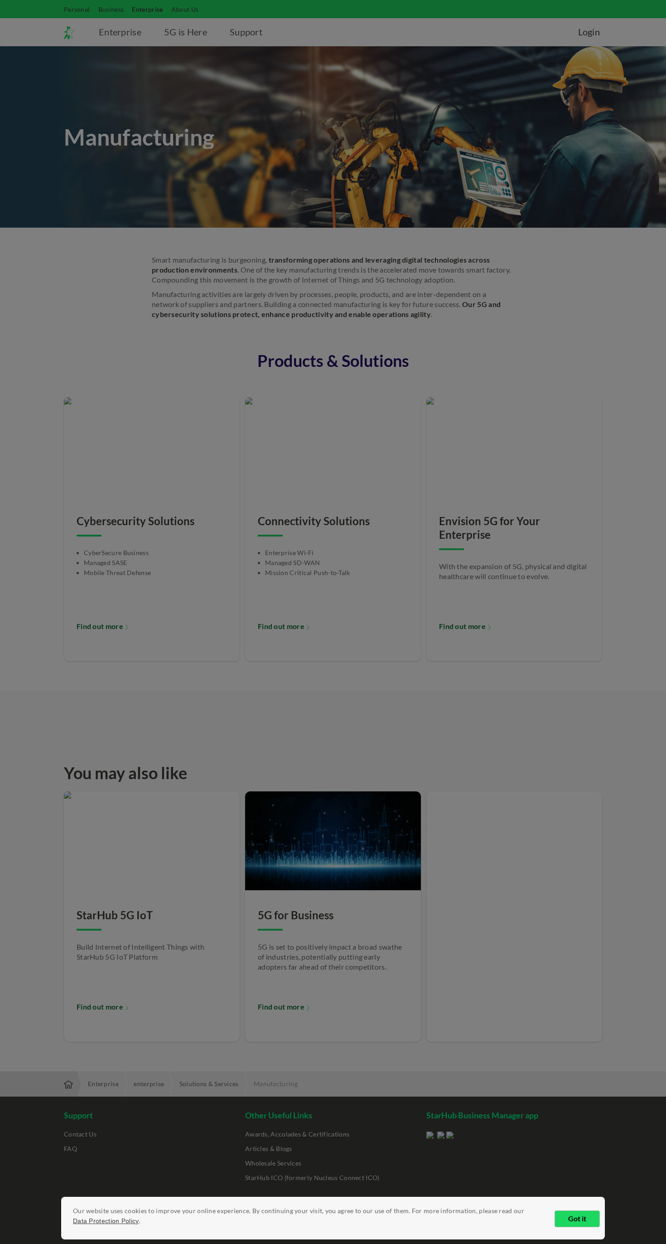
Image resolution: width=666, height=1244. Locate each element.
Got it (577, 1218)
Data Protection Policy (106, 1220)
